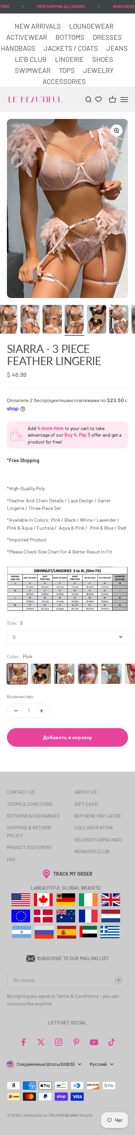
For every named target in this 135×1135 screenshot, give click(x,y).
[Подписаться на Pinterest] (76, 1042)
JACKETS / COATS (71, 48)
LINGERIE (69, 59)
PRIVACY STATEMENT (29, 847)
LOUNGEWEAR (91, 26)
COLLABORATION (93, 827)
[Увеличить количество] (41, 711)
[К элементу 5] (74, 320)
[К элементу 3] (30, 320)
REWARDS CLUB (91, 851)
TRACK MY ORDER (72, 874)
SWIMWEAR (33, 70)
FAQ (11, 859)
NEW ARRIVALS (38, 26)
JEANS (117, 48)
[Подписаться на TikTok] (111, 1042)
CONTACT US (21, 792)
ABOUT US (85, 792)
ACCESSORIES (64, 81)
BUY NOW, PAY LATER (97, 816)
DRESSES (107, 37)
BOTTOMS (69, 37)
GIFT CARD (86, 804)
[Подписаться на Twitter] (41, 1042)
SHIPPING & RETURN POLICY (29, 831)
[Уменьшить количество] (16, 711)
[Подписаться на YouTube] (94, 1042)
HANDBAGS (18, 48)
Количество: (21, 696)
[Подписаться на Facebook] (23, 1042)
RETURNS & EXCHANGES (33, 816)
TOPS (67, 70)
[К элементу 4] (52, 320)
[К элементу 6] (96, 320)
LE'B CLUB (31, 59)
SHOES (102, 59)
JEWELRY (98, 70)
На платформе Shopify (71, 1115)
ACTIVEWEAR (27, 37)
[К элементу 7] (118, 320)
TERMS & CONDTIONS (30, 804)
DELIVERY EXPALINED (98, 840)
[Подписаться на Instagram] (58, 1042)
